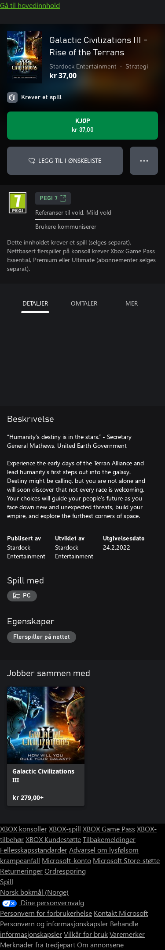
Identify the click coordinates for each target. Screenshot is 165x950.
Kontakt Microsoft (121, 913)
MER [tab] (131, 303)
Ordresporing (65, 870)
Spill (6, 881)
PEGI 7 (49, 198)
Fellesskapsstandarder (33, 849)
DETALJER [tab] (35, 303)
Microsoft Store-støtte (126, 860)
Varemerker (127, 934)
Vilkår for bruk (86, 934)
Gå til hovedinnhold (30, 5)
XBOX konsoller (23, 828)
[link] (45, 746)
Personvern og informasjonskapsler (54, 923)
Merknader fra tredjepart (37, 944)
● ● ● (144, 160)
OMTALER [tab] (84, 303)
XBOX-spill (65, 828)
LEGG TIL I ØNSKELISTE (69, 160)
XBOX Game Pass (109, 828)
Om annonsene (100, 944)
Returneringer (21, 870)
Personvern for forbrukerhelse (46, 913)
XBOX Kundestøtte (53, 839)
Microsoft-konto (66, 860)
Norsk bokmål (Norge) (34, 891)
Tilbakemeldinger (109, 839)
